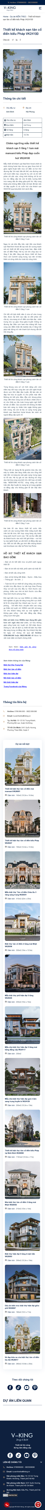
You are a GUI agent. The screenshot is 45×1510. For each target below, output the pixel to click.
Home (5, 16)
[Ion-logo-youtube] (26, 1387)
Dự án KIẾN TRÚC (18, 16)
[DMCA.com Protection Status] (10, 1495)
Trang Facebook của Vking (15, 687)
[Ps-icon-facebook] (10, 1387)
